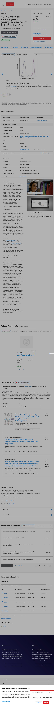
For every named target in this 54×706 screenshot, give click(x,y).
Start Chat (46, 702)
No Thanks (39, 702)
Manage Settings (6, 701)
